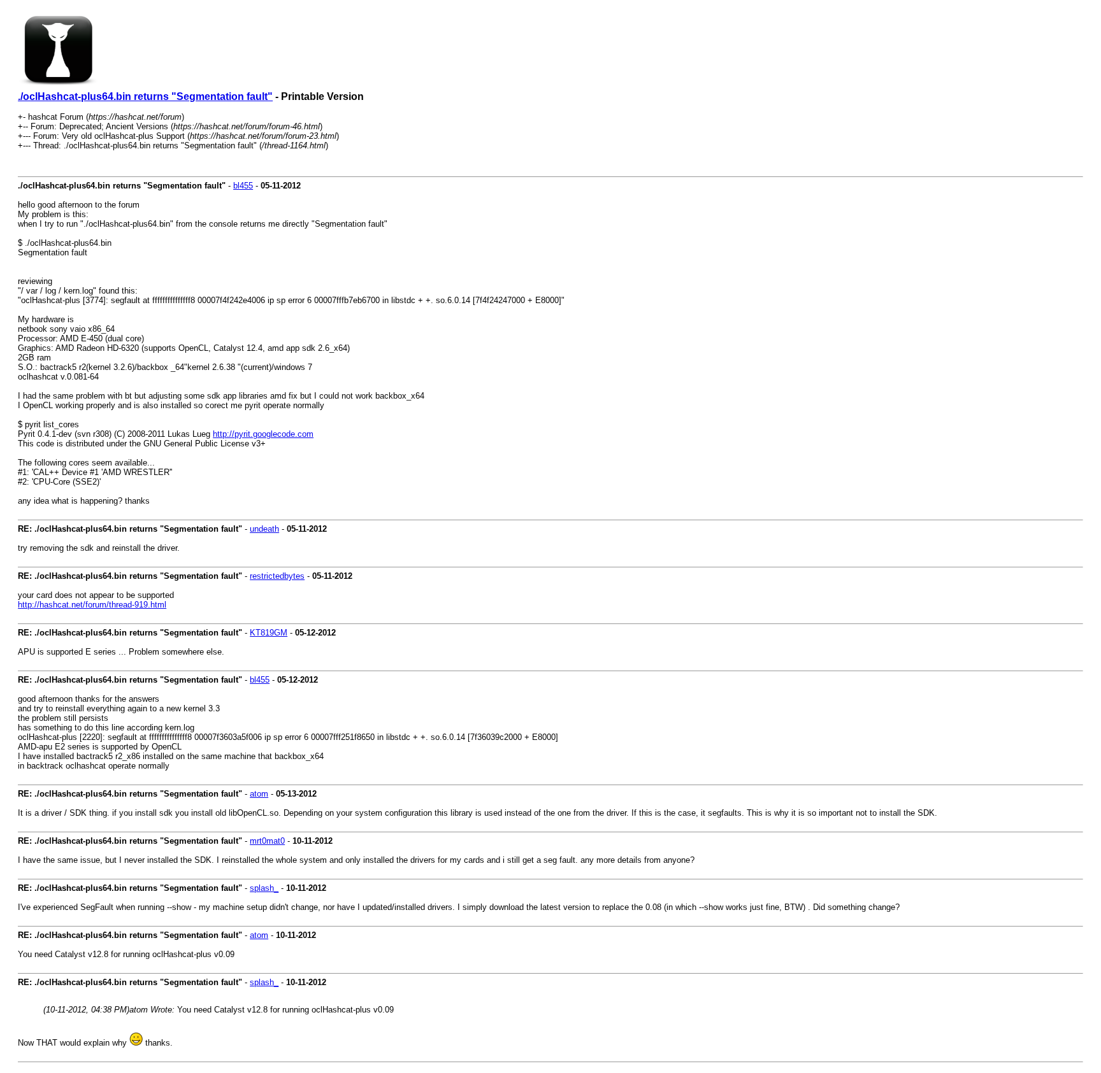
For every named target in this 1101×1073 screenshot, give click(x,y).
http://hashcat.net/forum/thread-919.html (92, 604)
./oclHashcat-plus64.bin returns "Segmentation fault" (145, 96)
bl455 (243, 185)
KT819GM (268, 632)
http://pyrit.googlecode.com (263, 434)
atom (259, 794)
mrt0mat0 (267, 841)
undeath (264, 529)
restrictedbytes (277, 576)
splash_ (264, 888)
